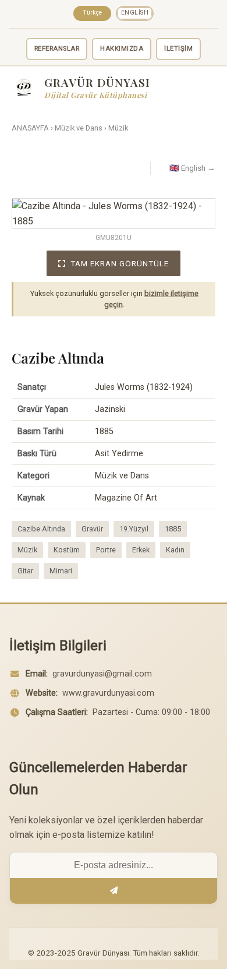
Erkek (141, 549)
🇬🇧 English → (192, 167)
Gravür (92, 528)
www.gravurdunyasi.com (108, 693)
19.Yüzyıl (133, 528)
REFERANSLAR (57, 48)
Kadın (175, 549)
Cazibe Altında (41, 528)
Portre (106, 549)
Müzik (118, 128)
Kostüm (67, 549)
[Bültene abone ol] (113, 891)
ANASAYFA (30, 128)
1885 (173, 528)
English (135, 12)
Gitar (25, 570)
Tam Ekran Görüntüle (119, 263)
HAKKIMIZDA (121, 48)
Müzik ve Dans (78, 128)
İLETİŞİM (178, 48)
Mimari (60, 570)
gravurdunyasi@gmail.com (102, 674)
